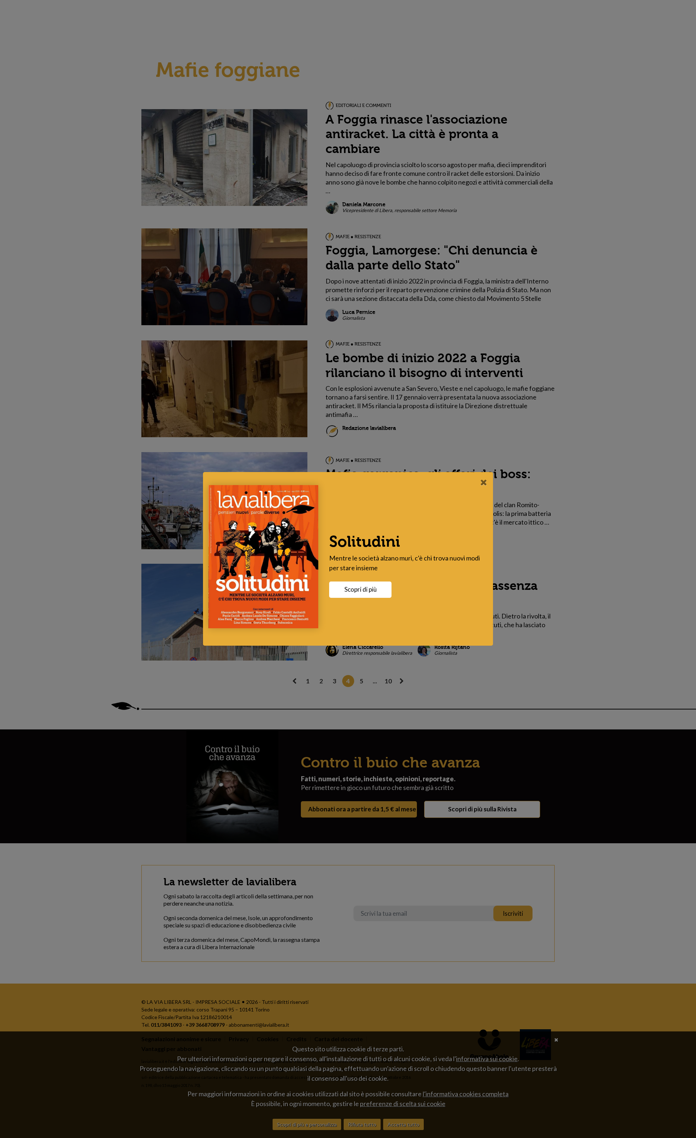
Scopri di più (360, 589)
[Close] (484, 482)
